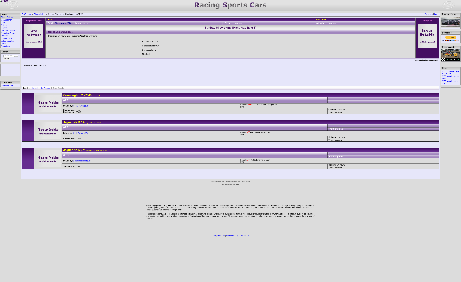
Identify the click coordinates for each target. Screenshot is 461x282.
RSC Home (27, 14)
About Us (221, 236)
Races (4, 28)
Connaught (71, 95)
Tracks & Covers (8, 30)
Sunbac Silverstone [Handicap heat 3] (230, 27)
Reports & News (8, 33)
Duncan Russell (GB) (82, 161)
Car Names (45, 88)
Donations (5, 46)
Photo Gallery (39, 14)
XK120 (77, 122)
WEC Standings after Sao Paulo (451, 72)
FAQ (214, 236)
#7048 (87, 95)
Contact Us (244, 236)
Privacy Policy (232, 236)
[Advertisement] (10, 69)
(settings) (429, 14)
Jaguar (68, 122)
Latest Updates (7, 41)
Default (35, 88)
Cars (3, 22)
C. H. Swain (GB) (80, 133)
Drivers (4, 25)
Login (436, 14)
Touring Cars (6, 38)
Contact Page (7, 85)
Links (3, 44)
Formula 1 (5, 36)
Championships (8, 20)
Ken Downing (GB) (81, 106)
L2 (81, 95)
